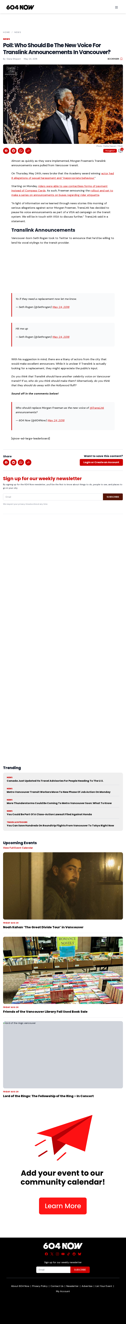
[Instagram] (57, 1254)
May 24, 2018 (61, 307)
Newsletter (72, 1286)
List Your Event (103, 1286)
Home (6, 32)
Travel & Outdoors (17, 822)
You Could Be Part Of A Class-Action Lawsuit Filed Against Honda (49, 814)
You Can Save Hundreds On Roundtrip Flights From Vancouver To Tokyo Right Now (60, 825)
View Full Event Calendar (18, 847)
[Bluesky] (79, 1254)
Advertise (87, 1286)
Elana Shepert (14, 58)
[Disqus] (63, 632)
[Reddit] (74, 1254)
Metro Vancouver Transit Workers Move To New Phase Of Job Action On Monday (58, 792)
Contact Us (57, 1286)
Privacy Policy (40, 1286)
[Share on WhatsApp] (21, 151)
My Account (63, 1291)
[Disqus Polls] (63, 556)
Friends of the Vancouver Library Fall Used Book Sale (45, 1011)
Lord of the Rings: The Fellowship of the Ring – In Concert (48, 1096)
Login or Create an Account (101, 462)
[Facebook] (46, 1254)
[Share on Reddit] (13, 151)
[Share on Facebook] (6, 151)
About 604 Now (20, 1286)
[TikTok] (68, 1254)
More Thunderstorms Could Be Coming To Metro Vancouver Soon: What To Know (59, 803)
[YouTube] (63, 1254)
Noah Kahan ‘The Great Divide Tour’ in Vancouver (43, 927)
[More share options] (28, 151)
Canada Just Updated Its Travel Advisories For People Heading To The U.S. (55, 781)
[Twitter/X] (51, 1254)
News (17, 32)
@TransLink (97, 408)
